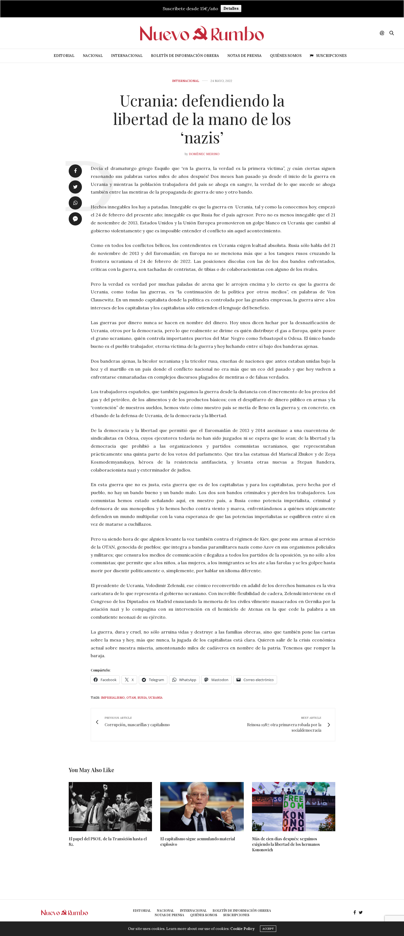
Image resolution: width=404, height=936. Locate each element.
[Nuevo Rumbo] (202, 33)
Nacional (93, 55)
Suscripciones (331, 55)
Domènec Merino (204, 154)
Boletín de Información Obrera (185, 55)
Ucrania (155, 698)
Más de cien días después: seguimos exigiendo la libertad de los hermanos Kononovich (286, 844)
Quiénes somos (285, 55)
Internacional (127, 55)
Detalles (231, 8)
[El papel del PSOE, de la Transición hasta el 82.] (110, 806)
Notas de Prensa (244, 55)
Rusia (142, 698)
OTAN (131, 698)
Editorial (64, 55)
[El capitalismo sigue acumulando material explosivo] (201, 806)
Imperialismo (113, 698)
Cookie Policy (242, 928)
